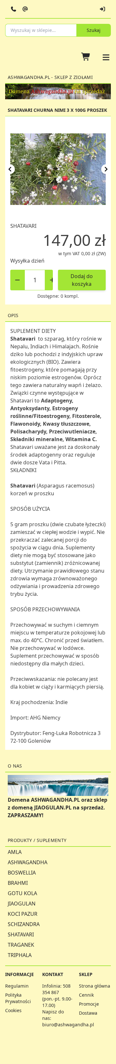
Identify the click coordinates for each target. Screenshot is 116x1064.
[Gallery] (58, 169)
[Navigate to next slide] (106, 169)
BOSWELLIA (22, 872)
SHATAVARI (21, 934)
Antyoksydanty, (31, 408)
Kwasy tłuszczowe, (67, 423)
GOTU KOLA (22, 893)
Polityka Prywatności (18, 998)
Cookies (13, 1010)
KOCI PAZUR (22, 913)
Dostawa (88, 1013)
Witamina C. (81, 439)
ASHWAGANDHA (27, 862)
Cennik (86, 995)
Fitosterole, (87, 416)
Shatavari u (24, 446)
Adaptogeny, (57, 400)
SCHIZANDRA (24, 924)
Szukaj (94, 30)
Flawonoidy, (26, 423)
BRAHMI (18, 882)
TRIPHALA (20, 955)
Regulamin (17, 986)
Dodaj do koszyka (82, 280)
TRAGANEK (21, 944)
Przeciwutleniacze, (73, 431)
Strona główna (94, 986)
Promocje (89, 1004)
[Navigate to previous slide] (10, 169)
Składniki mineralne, (37, 439)
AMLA (15, 852)
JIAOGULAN (21, 903)
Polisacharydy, (29, 431)
